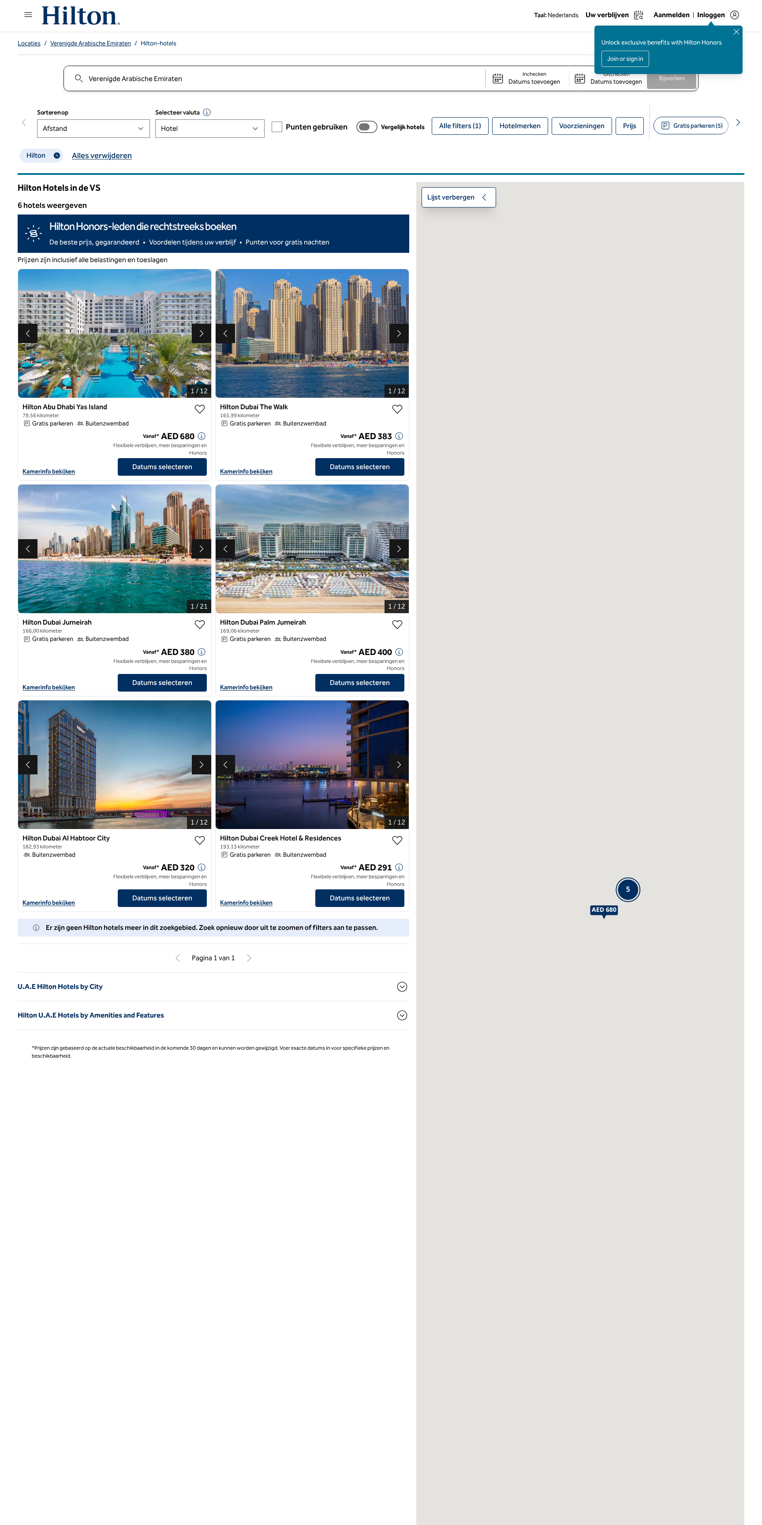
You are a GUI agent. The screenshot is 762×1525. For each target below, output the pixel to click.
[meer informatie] (201, 436)
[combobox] (274, 78)
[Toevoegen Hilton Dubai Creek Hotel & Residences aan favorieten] (397, 840)
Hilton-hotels (158, 43)
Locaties (29, 43)
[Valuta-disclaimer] (207, 112)
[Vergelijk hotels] (366, 127)
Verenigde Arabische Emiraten (90, 43)
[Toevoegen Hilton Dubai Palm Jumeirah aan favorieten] (397, 625)
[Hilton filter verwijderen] (56, 155)
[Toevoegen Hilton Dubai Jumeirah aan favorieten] (200, 625)
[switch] (367, 127)
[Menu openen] (28, 14)
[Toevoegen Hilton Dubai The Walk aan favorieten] (397, 409)
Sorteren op (52, 112)
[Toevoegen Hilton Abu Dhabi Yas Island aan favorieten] (200, 409)
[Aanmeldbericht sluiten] (736, 32)
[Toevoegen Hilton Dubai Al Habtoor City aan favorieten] (200, 840)
